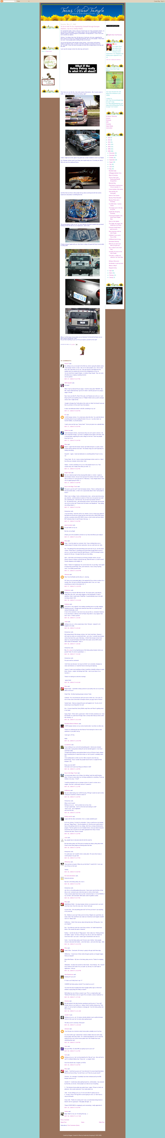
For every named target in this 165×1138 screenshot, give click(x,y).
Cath (66, 1055)
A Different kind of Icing (115, 239)
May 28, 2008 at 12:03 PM (73, 740)
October (111, 157)
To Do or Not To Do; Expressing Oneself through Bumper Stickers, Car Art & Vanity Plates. (80, 28)
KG (65, 414)
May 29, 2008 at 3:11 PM (72, 1051)
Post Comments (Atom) (73, 1125)
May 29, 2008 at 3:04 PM (72, 1042)
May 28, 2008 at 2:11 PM (72, 786)
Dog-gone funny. (113, 268)
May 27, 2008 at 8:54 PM (72, 426)
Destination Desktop (114, 241)
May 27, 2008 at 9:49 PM (72, 482)
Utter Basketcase (69, 974)
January (111, 277)
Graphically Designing (88, 1135)
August (111, 162)
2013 (109, 140)
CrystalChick (68, 744)
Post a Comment (65, 1119)
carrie (66, 837)
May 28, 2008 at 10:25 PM (73, 944)
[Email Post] (76, 344)
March (111, 273)
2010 (109, 146)
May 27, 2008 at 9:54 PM (72, 521)
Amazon (108, 118)
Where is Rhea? (113, 265)
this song (69, 650)
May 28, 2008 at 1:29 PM (72, 769)
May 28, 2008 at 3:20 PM (72, 797)
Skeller (66, 1111)
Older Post (101, 1122)
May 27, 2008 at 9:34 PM (72, 440)
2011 (109, 144)
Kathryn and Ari (68, 816)
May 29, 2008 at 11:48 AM (73, 1025)
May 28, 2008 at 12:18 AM (73, 600)
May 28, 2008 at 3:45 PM (72, 812)
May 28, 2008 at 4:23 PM (72, 833)
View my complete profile (113, 59)
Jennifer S (67, 1015)
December (112, 153)
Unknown (67, 574)
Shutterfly (108, 124)
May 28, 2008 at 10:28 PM (73, 970)
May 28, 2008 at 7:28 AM (72, 644)
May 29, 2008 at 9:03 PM (72, 1107)
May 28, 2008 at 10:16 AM (73, 719)
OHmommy (67, 862)
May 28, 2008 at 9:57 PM (72, 898)
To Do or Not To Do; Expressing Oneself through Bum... (114, 179)
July (110, 164)
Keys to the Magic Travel (71, 486)
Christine (67, 1001)
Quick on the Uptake (114, 221)
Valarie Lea (67, 430)
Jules (66, 1046)
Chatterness (68, 590)
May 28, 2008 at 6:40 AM (72, 628)
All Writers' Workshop (111, 116)
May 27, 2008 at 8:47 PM (72, 379)
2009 (109, 149)
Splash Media (109, 126)
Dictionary (108, 120)
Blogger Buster (49, 51)
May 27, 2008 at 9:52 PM (72, 507)
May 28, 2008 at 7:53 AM (72, 654)
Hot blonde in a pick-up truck (116, 263)
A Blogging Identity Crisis (115, 173)
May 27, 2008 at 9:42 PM (72, 468)
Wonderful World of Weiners (71, 723)
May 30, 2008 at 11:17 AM (73, 1116)
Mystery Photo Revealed (115, 197)
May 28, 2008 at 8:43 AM (72, 682)
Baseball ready (112, 170)
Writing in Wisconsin (114, 261)
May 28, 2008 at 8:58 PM (72, 872)
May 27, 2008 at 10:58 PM (73, 570)
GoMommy (67, 790)
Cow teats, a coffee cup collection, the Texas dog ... (116, 257)
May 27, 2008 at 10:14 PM (73, 537)
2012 (109, 142)
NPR (107, 122)
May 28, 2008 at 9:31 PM (72, 884)
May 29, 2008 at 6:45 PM (72, 1065)
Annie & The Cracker (114, 195)
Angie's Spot (68, 472)
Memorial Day (112, 183)
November (112, 155)
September (112, 159)
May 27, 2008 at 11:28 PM (73, 586)
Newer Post (63, 1122)
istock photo (109, 128)
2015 (109, 137)
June (110, 166)
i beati (66, 621)
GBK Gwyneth (68, 383)
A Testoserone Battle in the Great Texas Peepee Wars (115, 217)
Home (82, 1122)
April (110, 270)
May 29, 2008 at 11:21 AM (73, 1011)
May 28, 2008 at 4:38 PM (72, 847)
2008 (109, 151)
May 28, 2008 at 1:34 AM (72, 617)
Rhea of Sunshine (113, 175)
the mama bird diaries (70, 875)
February (111, 275)
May (110, 168)
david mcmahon (68, 525)
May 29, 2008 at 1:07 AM (72, 997)
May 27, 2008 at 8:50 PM (72, 410)
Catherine (67, 604)
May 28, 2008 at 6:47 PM (72, 858)
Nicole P (67, 363)
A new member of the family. (116, 189)
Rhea (66, 444)
